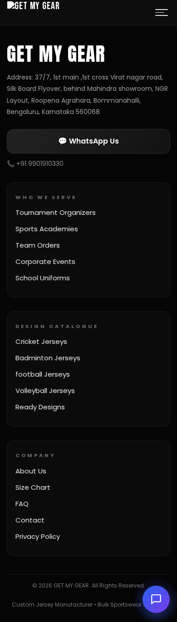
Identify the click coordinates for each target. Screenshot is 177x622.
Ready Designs (40, 407)
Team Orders (37, 245)
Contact (29, 520)
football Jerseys (42, 374)
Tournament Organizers (55, 212)
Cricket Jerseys (41, 341)
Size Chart (32, 487)
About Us (30, 471)
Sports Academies (46, 229)
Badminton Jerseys (47, 358)
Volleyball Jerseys (45, 390)
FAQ (22, 503)
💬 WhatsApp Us (88, 141)
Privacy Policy (37, 536)
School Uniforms (42, 278)
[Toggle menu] (161, 13)
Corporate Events (45, 261)
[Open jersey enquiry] (156, 599)
